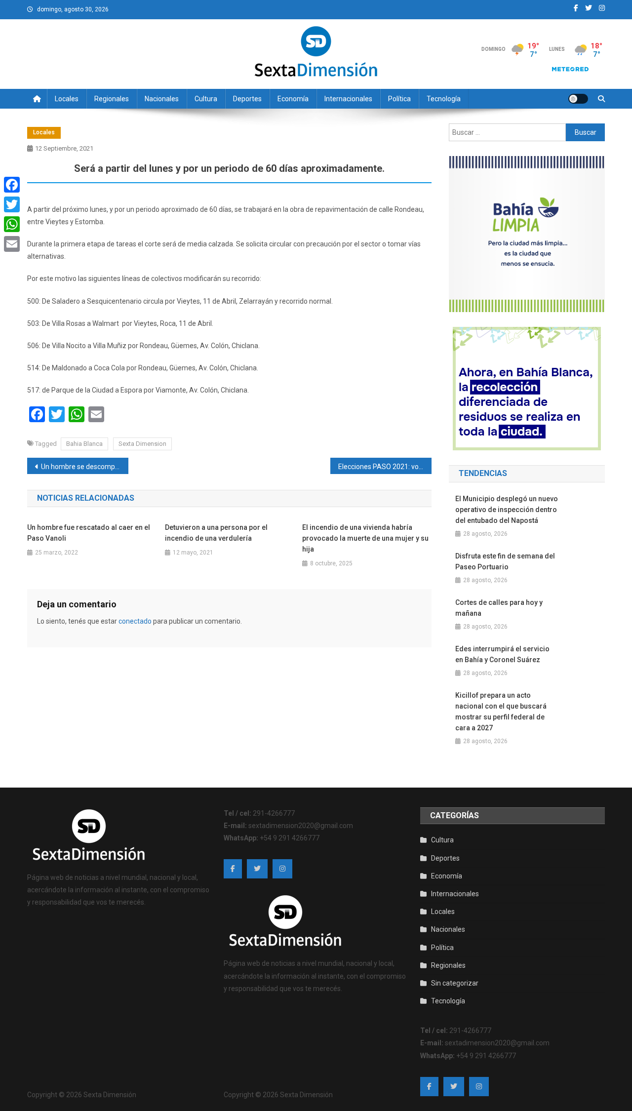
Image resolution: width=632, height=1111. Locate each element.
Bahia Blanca (84, 443)
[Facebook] (12, 185)
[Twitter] (12, 204)
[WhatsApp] (12, 224)
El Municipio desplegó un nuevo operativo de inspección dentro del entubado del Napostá (506, 509)
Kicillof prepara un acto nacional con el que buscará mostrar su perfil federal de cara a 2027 (501, 711)
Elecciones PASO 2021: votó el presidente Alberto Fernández (385, 467)
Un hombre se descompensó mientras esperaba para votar (84, 467)
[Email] (12, 244)
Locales (67, 99)
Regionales (111, 99)
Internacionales (348, 99)
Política (399, 99)
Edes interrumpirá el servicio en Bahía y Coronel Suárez (502, 654)
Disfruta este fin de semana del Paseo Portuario (505, 561)
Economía (293, 99)
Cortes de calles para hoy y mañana (499, 607)
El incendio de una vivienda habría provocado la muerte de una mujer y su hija (365, 538)
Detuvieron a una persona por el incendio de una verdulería (216, 532)
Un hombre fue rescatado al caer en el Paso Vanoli (88, 532)
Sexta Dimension (142, 443)
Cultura (206, 99)
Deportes (247, 99)
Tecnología (444, 99)
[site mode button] (578, 99)
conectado (135, 621)
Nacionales (162, 99)
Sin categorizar (454, 983)
